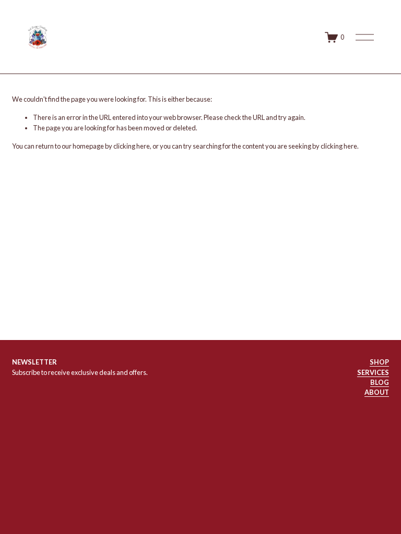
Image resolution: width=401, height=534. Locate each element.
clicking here (131, 146)
